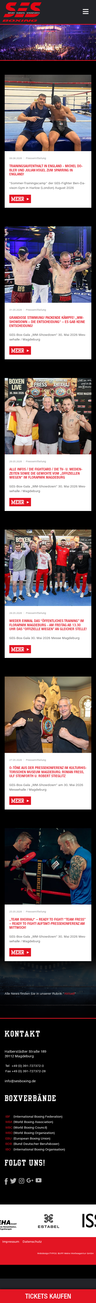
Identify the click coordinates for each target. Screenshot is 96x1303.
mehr (18, 199)
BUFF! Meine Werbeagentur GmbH (76, 1253)
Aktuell (69, 993)
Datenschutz (32, 1241)
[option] (48, 42)
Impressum (10, 1241)
